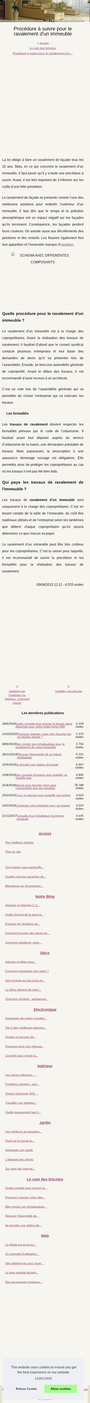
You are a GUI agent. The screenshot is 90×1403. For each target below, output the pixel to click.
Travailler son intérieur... (21, 1102)
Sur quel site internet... (20, 1168)
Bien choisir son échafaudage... (26, 1206)
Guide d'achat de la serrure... (24, 914)
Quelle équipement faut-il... (23, 1112)
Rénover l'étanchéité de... (22, 1216)
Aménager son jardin (19, 1150)
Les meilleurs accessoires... (23, 1131)
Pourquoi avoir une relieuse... (24, 1046)
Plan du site (13, 851)
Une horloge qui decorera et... (25, 980)
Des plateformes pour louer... (24, 1263)
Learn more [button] (43, 1378)
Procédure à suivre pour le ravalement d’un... (43, 53)
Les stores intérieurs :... (20, 1075)
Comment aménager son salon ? (27, 971)
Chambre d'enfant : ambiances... (27, 999)
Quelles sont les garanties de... (25, 876)
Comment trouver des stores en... (27, 933)
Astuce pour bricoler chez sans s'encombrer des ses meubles (35, 787)
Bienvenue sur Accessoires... (24, 885)
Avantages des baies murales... (26, 1018)
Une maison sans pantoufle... (24, 867)
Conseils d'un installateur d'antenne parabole (40, 817)
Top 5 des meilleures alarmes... (26, 1027)
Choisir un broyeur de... (20, 1037)
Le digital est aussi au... (20, 1244)
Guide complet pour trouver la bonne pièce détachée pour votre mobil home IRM (43, 725)
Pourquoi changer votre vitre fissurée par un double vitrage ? (44, 735)
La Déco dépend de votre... (23, 989)
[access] (45, 11)
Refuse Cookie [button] (26, 1388)
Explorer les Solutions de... (23, 923)
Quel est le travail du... (20, 1140)
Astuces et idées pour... (20, 961)
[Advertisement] (45, 103)
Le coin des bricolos (43, 48)
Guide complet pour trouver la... (26, 1188)
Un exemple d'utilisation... (22, 1254)
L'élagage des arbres (19, 1159)
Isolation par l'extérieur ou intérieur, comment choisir (17, 697)
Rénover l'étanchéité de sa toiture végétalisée (39, 756)
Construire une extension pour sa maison (42, 805)
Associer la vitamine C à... (22, 905)
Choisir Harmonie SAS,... (21, 1093)
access (44, 43)
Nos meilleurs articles (19, 842)
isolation (67, 244)
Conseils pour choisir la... (22, 1055)
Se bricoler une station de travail (36, 764)
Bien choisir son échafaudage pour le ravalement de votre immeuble (40, 746)
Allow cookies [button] (61, 1388)
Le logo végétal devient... (22, 1272)
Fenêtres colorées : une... (22, 1084)
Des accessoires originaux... (23, 1282)
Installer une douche (68, 691)
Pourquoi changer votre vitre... (25, 1197)
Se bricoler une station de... (23, 1225)
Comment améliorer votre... (23, 942)
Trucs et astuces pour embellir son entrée (43, 795)
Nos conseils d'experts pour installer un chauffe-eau (41, 776)
